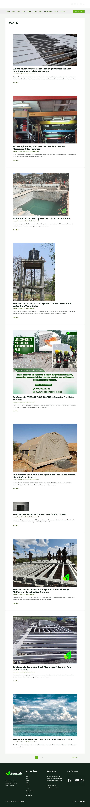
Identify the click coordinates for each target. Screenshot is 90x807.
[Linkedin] (81, 4)
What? (18, 11)
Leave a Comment (17, 73)
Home (8, 11)
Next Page (75, 757)
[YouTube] (84, 4)
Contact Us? (63, 11)
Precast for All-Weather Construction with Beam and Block (43, 739)
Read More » (16, 82)
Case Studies (26, 151)
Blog (24, 73)
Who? (13, 11)
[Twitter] (78, 4)
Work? (56, 11)
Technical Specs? (48, 11)
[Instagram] (75, 4)
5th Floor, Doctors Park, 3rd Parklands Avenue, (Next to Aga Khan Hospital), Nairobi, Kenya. (54, 778)
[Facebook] (72, 4)
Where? (29, 11)
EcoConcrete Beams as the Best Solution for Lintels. (39, 514)
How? (40, 11)
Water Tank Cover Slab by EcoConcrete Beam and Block (41, 218)
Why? (23, 11)
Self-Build (25, 741)
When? (35, 11)
